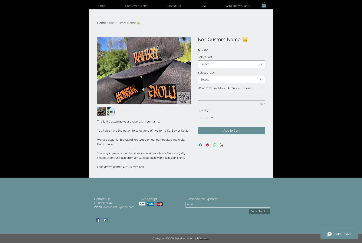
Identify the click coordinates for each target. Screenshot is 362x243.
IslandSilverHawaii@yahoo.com (114, 207)
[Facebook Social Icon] (98, 220)
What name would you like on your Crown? (225, 88)
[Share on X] (222, 145)
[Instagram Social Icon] (106, 220)
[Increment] (212, 117)
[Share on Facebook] (200, 145)
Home (101, 23)
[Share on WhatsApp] (214, 145)
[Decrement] (201, 117)
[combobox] (231, 64)
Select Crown (207, 72)
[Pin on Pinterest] (207, 145)
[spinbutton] (206, 117)
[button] (263, 5)
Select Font (206, 56)
